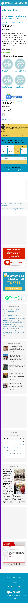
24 (7, 453)
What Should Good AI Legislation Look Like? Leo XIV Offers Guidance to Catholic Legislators (13, 311)
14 (20, 447)
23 (4, 453)
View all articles (6, 119)
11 (10, 447)
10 (7, 447)
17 (7, 450)
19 (14, 450)
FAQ (14, 577)
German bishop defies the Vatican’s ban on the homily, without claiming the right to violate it (15, 386)
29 (23, 453)
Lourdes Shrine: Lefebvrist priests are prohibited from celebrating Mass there (17, 366)
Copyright (24, 580)
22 (23, 450)
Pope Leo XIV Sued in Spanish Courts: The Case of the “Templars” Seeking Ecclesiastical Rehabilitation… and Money (17, 357)
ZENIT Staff (20, 22)
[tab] (8, 544)
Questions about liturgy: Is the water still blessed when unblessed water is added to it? (16, 348)
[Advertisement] (14, 191)
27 (17, 453)
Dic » (7, 459)
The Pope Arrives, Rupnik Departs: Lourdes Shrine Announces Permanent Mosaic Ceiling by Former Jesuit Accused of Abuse (13, 332)
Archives (4, 24)
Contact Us (14, 583)
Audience (18, 577)
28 (20, 453)
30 (4, 456)
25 (10, 453)
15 (23, 447)
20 (17, 450)
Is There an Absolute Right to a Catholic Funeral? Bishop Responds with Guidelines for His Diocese (16, 376)
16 (4, 450)
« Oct (4, 459)
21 (20, 450)
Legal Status (17, 580)
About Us (9, 577)
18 (10, 450)
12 (14, 447)
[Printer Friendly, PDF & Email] (5, 52)
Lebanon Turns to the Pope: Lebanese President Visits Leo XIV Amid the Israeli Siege (8, 486)
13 (17, 447)
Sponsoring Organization (6, 580)
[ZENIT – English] (8, 3)
